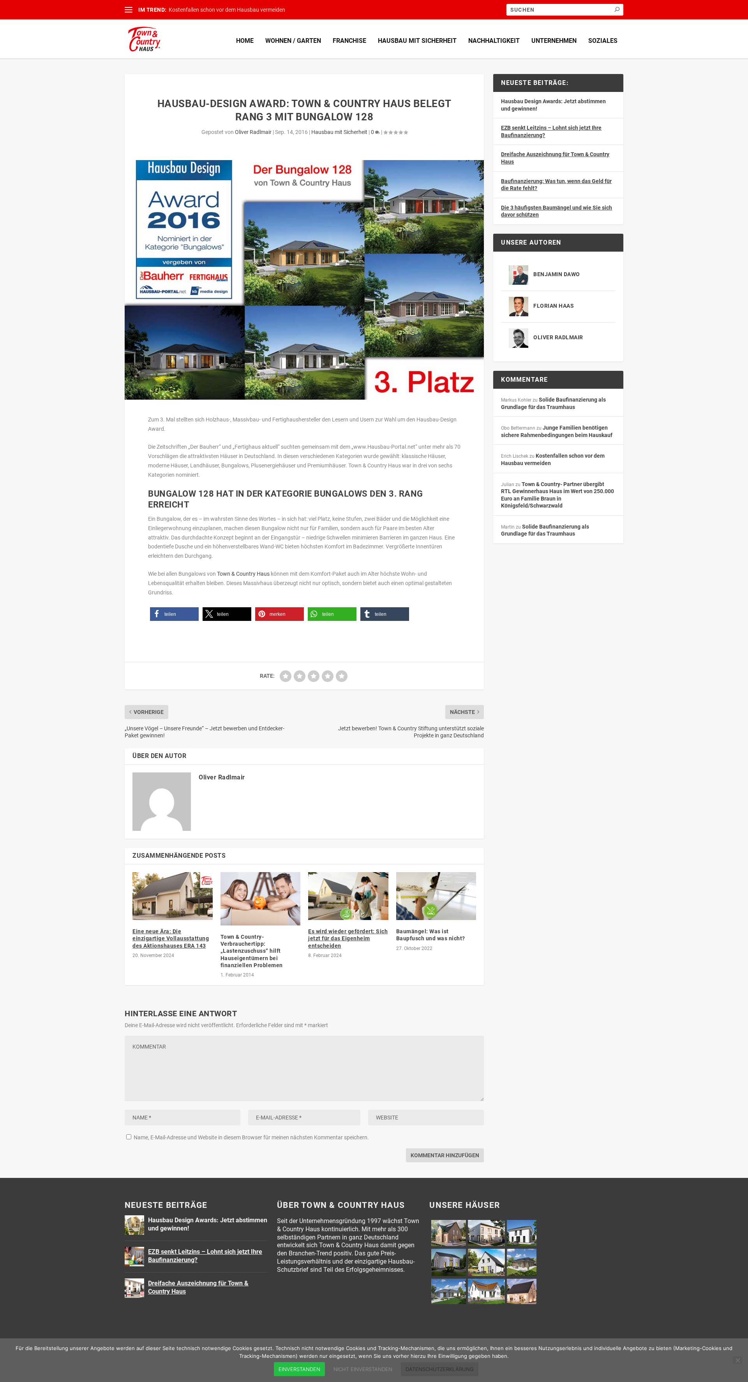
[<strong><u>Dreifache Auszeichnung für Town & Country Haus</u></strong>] (134, 1288)
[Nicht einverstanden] (737, 1360)
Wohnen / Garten (293, 40)
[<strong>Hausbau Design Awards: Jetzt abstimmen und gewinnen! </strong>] (134, 1225)
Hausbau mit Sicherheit (417, 40)
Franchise (349, 40)
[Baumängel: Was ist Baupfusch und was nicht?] (436, 896)
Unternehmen (554, 40)
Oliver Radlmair (253, 132)
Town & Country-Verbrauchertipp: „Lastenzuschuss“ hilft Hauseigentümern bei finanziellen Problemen (252, 951)
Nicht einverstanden (362, 1369)
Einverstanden (299, 1369)
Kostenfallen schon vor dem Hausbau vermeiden (227, 10)
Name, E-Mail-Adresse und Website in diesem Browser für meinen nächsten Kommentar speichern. (251, 1137)
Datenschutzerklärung (440, 1369)
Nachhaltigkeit (494, 40)
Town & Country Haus (243, 574)
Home (245, 40)
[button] (174, 614)
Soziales (602, 40)
